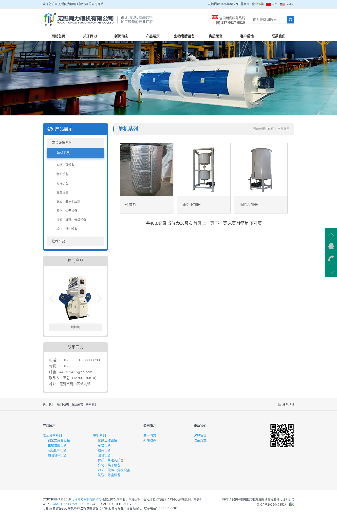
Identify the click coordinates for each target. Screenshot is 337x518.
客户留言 (200, 435)
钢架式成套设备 (59, 440)
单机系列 (63, 153)
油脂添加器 (191, 205)
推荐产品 (58, 241)
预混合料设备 (57, 455)
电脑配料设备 (57, 450)
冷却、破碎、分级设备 (71, 220)
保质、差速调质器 (68, 201)
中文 (275, 4)
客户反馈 (247, 36)
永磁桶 (130, 205)
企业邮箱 (258, 4)
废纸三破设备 (65, 165)
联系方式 (200, 440)
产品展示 (153, 36)
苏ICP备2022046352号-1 (273, 504)
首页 (271, 129)
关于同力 (90, 36)
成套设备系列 (62, 142)
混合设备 (62, 192)
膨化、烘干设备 (66, 211)
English (289, 4)
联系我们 (278, 36)
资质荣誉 (216, 36)
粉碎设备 (62, 183)
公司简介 (149, 425)
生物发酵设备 (184, 36)
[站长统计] (292, 504)
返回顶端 (288, 404)
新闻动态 (121, 36)
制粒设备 (62, 174)
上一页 (208, 223)
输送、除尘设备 (66, 229)
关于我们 (49, 404)
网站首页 (58, 36)
